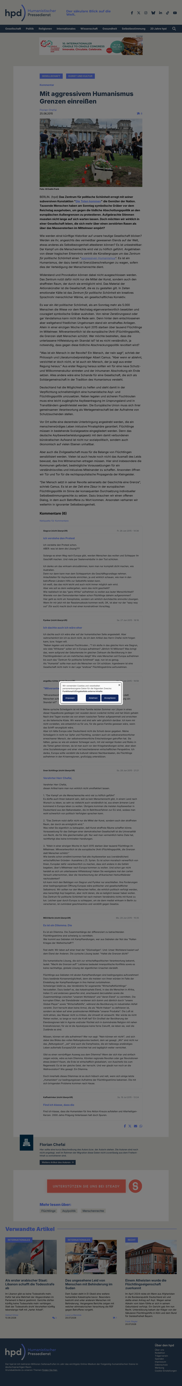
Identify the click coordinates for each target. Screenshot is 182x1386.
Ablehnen (93, 698)
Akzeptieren (110, 698)
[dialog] (91, 692)
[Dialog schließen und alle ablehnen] (119, 684)
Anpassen (70, 698)
